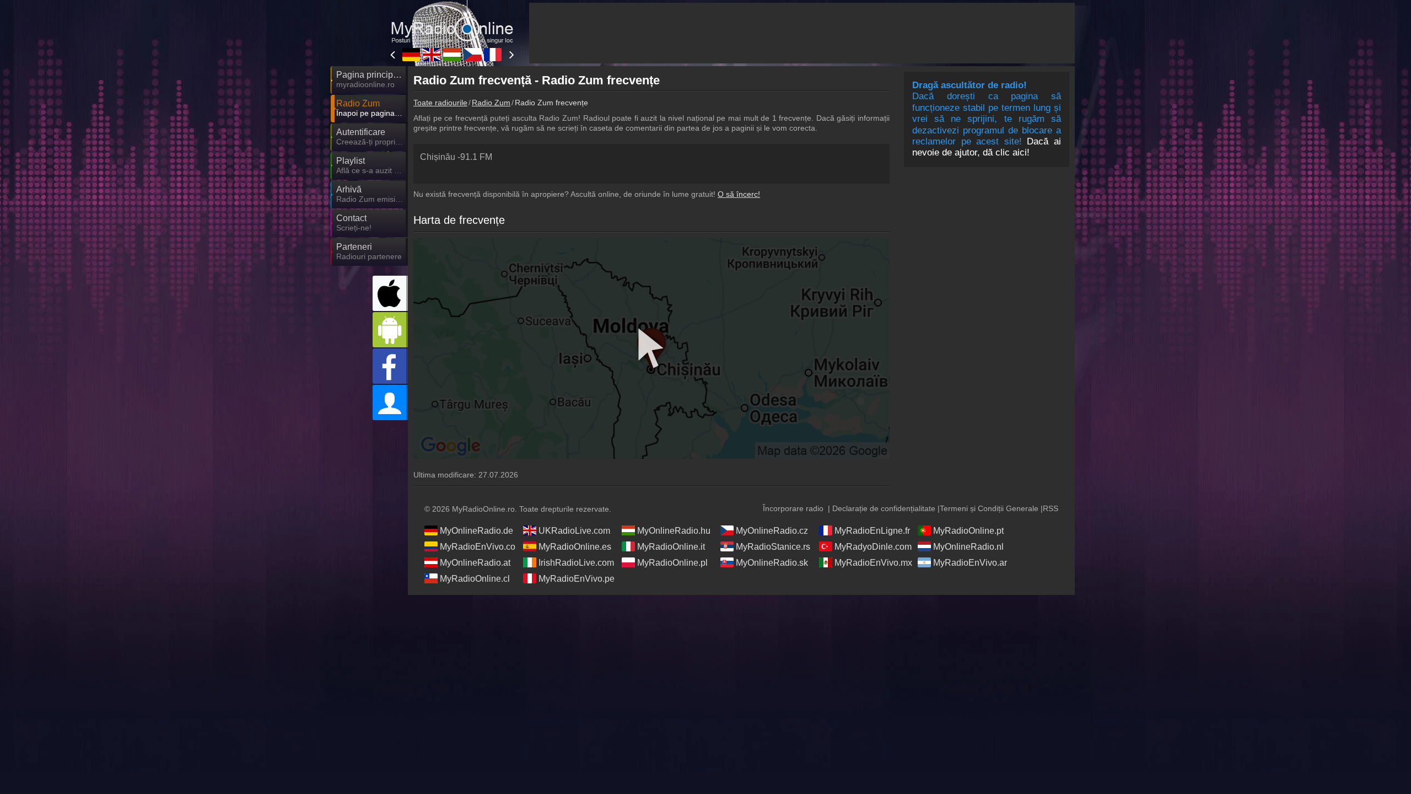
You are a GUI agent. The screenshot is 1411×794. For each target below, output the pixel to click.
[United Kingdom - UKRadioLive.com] (431, 54)
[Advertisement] (802, 33)
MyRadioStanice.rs (773, 546)
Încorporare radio (793, 508)
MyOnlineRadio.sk (772, 562)
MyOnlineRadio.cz (772, 530)
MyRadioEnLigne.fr (872, 530)
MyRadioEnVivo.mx (873, 562)
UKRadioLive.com (574, 530)
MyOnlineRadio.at (475, 562)
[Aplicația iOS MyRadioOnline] (390, 293)
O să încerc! (739, 194)
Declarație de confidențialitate (883, 508)
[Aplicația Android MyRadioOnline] (390, 329)
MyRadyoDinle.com (873, 546)
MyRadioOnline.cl (475, 578)
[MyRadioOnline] (452, 21)
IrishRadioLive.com (576, 562)
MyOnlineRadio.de (476, 530)
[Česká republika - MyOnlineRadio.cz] (472, 54)
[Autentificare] (390, 402)
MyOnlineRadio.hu (673, 530)
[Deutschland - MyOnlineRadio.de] (411, 54)
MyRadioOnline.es (574, 546)
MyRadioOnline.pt (968, 530)
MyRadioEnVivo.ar (970, 562)
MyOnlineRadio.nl (968, 546)
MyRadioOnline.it (671, 546)
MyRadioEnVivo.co (477, 546)
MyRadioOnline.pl (672, 562)
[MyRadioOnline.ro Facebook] (390, 366)
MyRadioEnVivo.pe (576, 578)
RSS (1050, 508)
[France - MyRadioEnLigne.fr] (493, 54)
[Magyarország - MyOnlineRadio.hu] (452, 54)
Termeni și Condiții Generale (989, 508)
